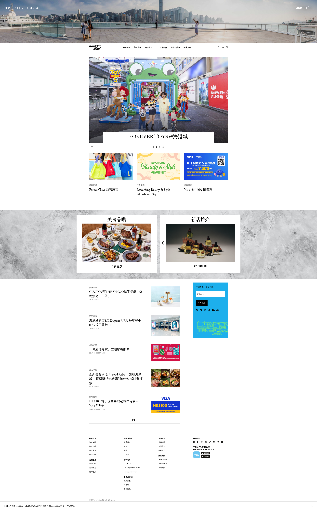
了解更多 (71, 506)
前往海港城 (162, 463)
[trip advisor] (217, 311)
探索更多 (187, 47)
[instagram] (205, 311)
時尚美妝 (126, 47)
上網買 (126, 454)
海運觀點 (127, 489)
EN (223, 47)
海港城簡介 (162, 459)
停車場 (126, 485)
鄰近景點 (161, 446)
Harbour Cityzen (130, 472)
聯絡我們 (161, 467)
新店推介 (127, 442)
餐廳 (125, 450)
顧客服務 (127, 481)
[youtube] (202, 442)
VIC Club (127, 463)
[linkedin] (218, 442)
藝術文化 (92, 454)
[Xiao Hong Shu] (222, 442)
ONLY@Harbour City (132, 467)
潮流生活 (148, 47)
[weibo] (209, 311)
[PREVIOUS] (162, 242)
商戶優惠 (92, 472)
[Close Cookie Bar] (312, 506)
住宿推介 (161, 450)
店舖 (125, 446)
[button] (219, 47)
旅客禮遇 (161, 442)
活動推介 (163, 47)
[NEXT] (237, 242)
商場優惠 (141, 185)
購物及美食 (175, 47)
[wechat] (213, 311)
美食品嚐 (137, 47)
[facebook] (197, 311)
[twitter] (201, 311)
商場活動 (93, 185)
